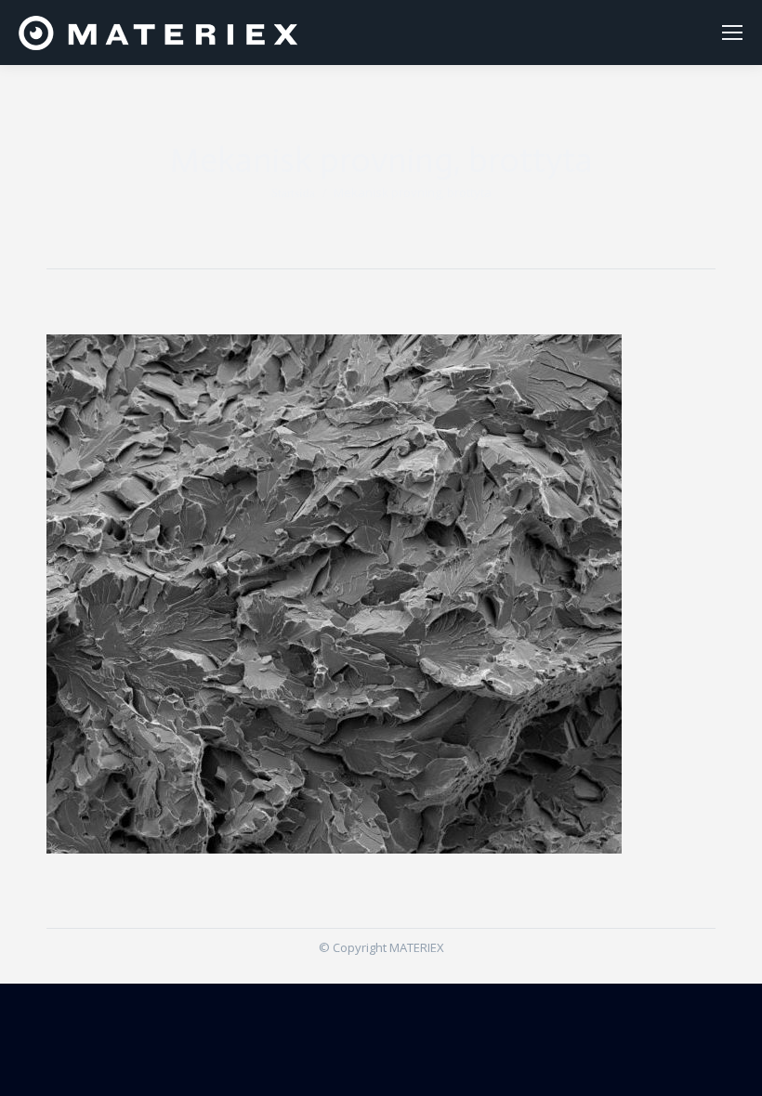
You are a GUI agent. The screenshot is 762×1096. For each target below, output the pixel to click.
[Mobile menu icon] (732, 32)
